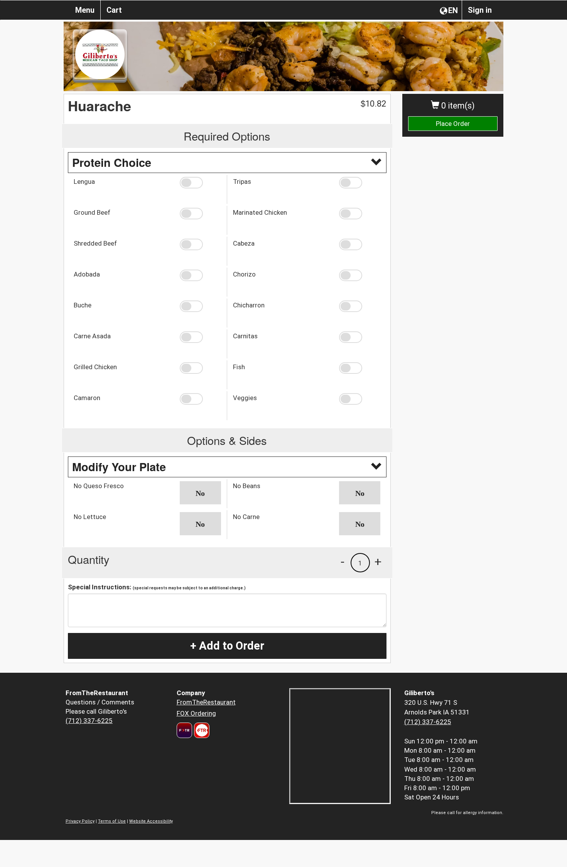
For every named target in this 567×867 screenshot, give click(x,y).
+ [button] (378, 561)
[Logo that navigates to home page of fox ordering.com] (200, 730)
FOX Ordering (196, 713)
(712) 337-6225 (89, 720)
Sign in (480, 10)
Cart (114, 10)
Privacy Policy (80, 821)
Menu (84, 10)
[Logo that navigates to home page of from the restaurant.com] (184, 730)
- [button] (342, 561)
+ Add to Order (227, 645)
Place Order (453, 123)
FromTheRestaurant (206, 702)
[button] (200, 182)
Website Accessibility (151, 821)
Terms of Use (112, 821)
